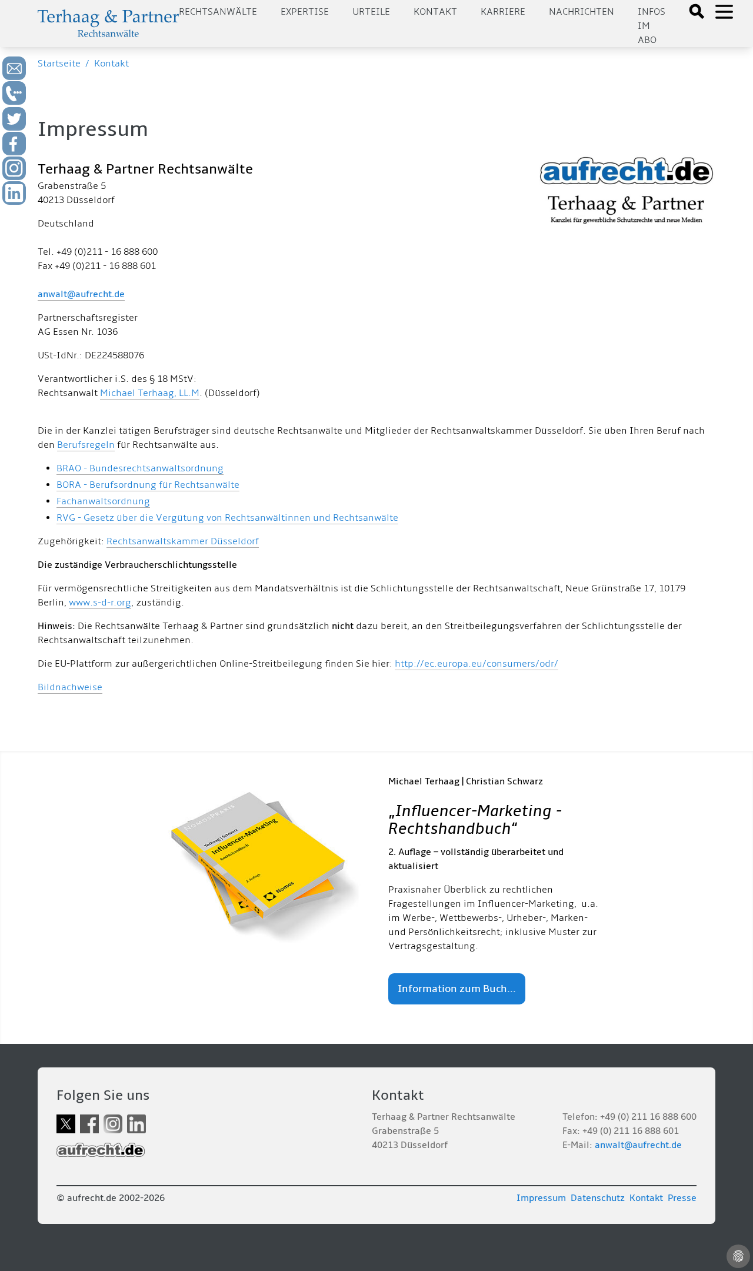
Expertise (305, 12)
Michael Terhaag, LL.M (149, 393)
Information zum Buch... (457, 989)
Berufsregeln (86, 445)
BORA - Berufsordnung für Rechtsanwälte (147, 485)
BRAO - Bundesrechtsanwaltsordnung (140, 468)
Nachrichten (581, 12)
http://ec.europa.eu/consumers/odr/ (476, 664)
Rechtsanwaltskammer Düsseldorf (182, 541)
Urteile (371, 12)
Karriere (503, 12)
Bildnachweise (70, 687)
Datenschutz (598, 1198)
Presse (682, 1198)
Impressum (541, 1198)
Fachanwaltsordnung (103, 501)
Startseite (59, 63)
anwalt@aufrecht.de (81, 294)
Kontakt (435, 12)
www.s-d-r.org (100, 602)
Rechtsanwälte (218, 12)
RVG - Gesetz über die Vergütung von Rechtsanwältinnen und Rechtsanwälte (227, 518)
